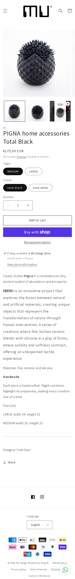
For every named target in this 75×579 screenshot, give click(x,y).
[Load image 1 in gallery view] (14, 111)
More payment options (37, 242)
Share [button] (11, 462)
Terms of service (38, 569)
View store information (22, 264)
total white (40, 188)
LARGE (33, 171)
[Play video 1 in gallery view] (60, 111)
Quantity (8, 197)
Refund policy (60, 562)
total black (15, 188)
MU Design (21, 562)
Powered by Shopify (38, 562)
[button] (5, 10)
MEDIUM (13, 171)
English (35, 525)
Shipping (21, 156)
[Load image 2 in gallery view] (37, 111)
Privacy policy (18, 569)
